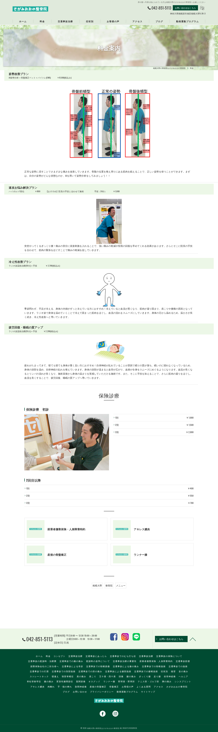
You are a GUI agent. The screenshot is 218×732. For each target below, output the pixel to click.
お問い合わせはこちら (185, 7)
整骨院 (109, 585)
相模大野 (97, 585)
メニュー (121, 585)
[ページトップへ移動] (193, 639)
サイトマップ (148, 691)
